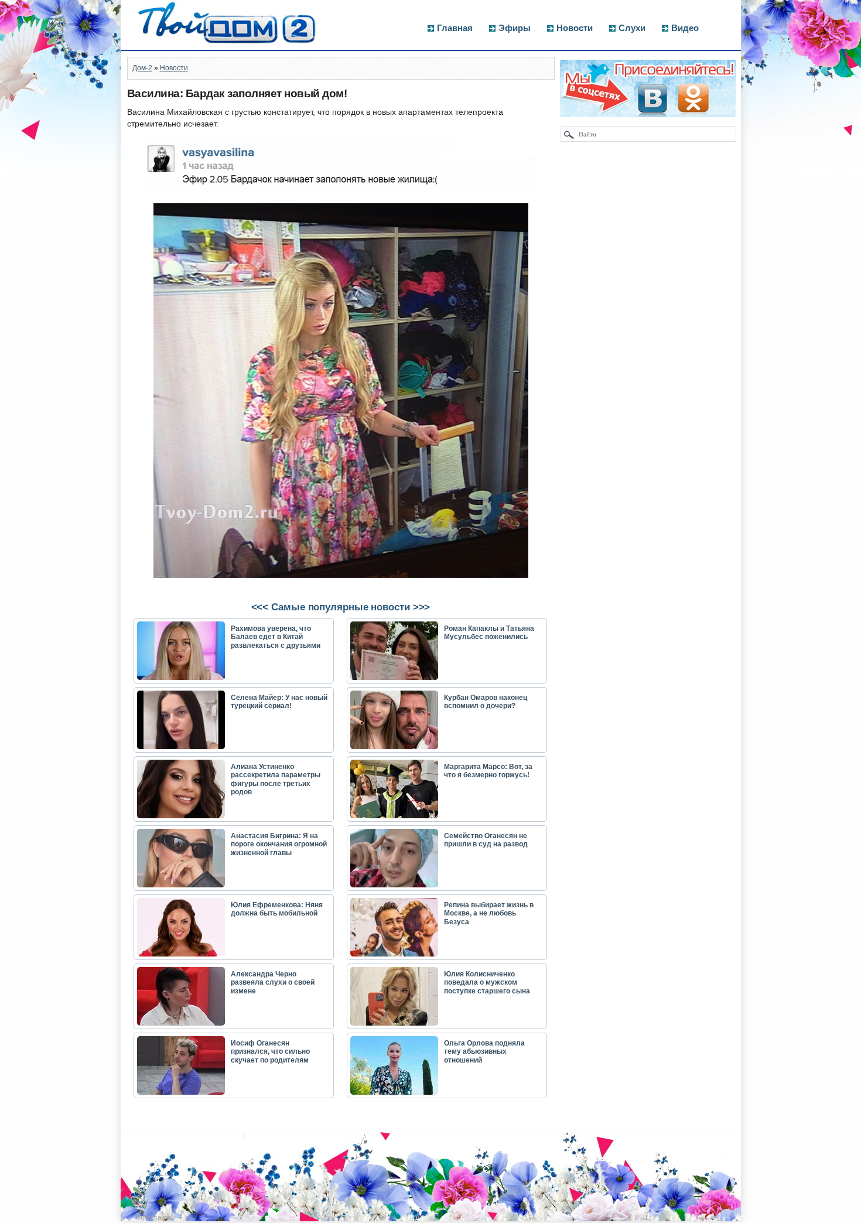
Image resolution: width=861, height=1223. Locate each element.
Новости (574, 28)
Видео (685, 28)
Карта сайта (153, 1217)
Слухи (632, 28)
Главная (455, 28)
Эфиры (514, 28)
